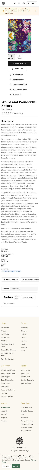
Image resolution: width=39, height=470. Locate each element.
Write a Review (27, 297)
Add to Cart (19, 69)
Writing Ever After (27, 424)
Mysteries (24, 341)
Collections (5, 327)
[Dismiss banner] (35, 11)
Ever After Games (27, 411)
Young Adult (5, 337)
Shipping (4, 417)
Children (4, 341)
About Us (4, 411)
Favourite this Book (20, 85)
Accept (15, 466)
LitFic (22, 414)
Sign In (33, 3)
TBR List (4, 393)
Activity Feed (25, 377)
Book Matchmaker (7, 380)
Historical (24, 347)
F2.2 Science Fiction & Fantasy (11, 271)
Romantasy (24, 327)
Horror (23, 344)
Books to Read (26, 431)
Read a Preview (12, 279)
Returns (3, 421)
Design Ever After (27, 421)
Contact (4, 414)
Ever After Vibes (26, 427)
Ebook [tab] (20, 58)
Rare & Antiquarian (7, 359)
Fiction (3, 331)
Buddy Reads (25, 370)
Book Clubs (25, 373)
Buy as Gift (17, 94)
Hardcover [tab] (11, 58)
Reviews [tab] (6, 289)
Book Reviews (26, 383)
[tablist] (19, 289)
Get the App (5, 408)
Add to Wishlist (18, 80)
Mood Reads (5, 383)
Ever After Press (26, 408)
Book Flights (5, 377)
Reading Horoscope (8, 373)
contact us (13, 11)
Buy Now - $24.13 (19, 63)
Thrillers (23, 337)
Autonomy (24, 417)
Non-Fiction (5, 334)
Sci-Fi (23, 351)
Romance (24, 331)
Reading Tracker (7, 396)
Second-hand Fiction (8, 350)
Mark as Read (18, 75)
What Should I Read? (8, 370)
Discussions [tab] (16, 289)
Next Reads (5, 386)
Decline (6, 466)
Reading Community (27, 380)
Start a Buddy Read (20, 89)
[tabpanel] (19, 299)
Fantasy (23, 334)
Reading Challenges (8, 390)
